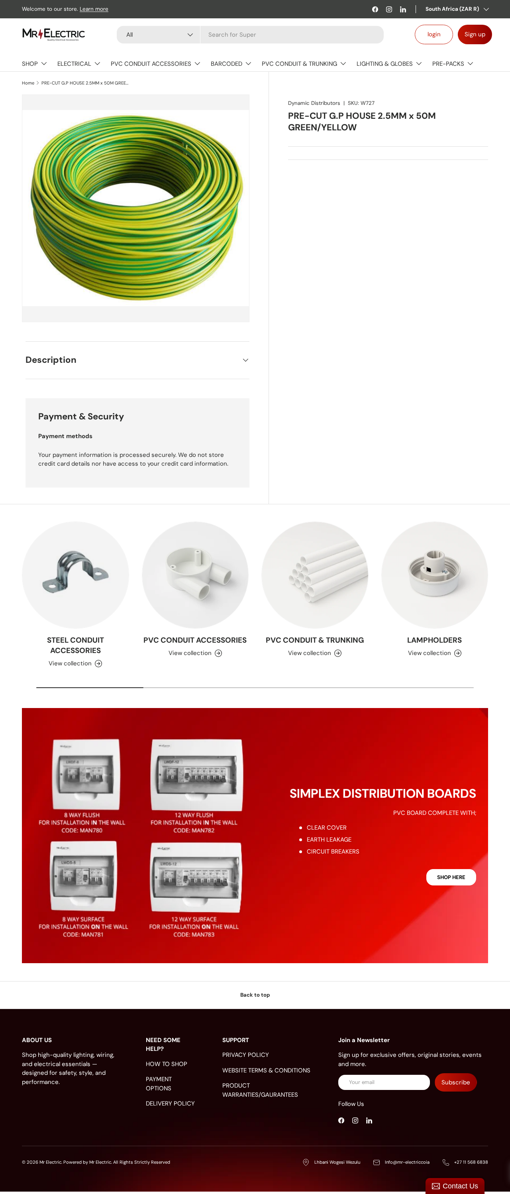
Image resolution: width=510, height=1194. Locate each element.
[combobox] (250, 34)
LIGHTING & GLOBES (385, 64)
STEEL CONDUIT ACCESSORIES (75, 645)
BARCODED (226, 64)
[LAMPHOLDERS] (435, 575)
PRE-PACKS (448, 64)
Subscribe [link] (455, 1082)
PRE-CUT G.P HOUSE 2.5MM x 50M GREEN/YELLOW (86, 83)
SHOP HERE (451, 877)
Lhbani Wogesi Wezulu (337, 1162)
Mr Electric (50, 1162)
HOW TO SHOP (166, 1064)
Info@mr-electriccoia (407, 1162)
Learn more (94, 9)
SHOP (30, 64)
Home (28, 83)
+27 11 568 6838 (471, 1162)
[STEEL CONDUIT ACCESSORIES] (75, 575)
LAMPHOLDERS (434, 640)
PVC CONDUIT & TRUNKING (299, 64)
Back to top (255, 994)
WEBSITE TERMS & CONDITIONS (266, 1070)
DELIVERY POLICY (170, 1103)
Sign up (475, 34)
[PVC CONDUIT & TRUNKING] (315, 575)
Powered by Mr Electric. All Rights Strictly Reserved (116, 1162)
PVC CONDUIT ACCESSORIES (151, 64)
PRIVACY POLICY (245, 1055)
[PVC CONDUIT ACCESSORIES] (195, 575)
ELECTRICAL (74, 64)
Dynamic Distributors (314, 103)
